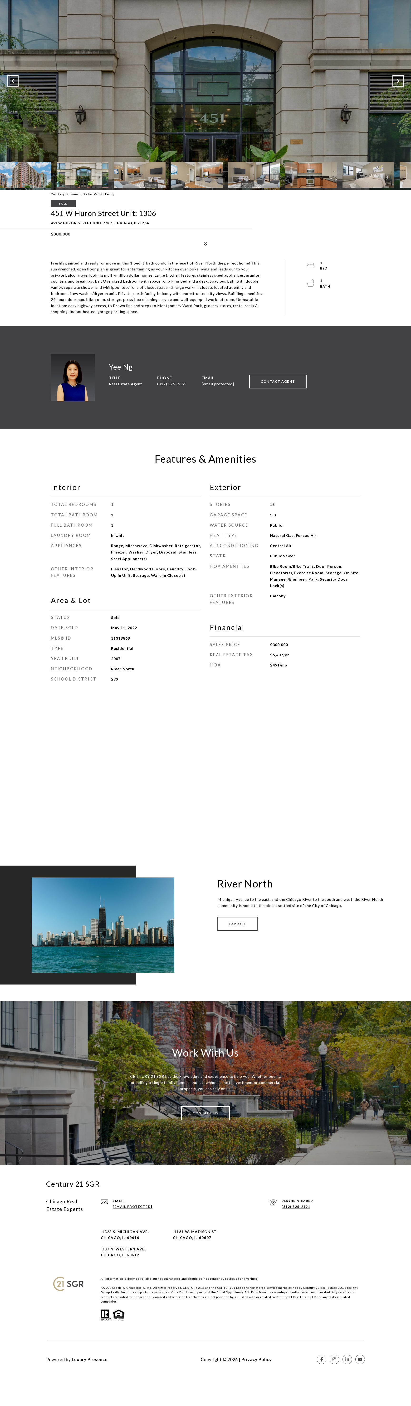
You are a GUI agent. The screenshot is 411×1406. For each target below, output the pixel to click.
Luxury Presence (90, 1359)
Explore (237, 924)
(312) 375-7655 (171, 384)
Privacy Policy (256, 1359)
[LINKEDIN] (347, 1359)
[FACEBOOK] (321, 1359)
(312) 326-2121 (296, 1207)
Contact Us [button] (205, 1113)
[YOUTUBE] (360, 1359)
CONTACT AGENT (278, 381)
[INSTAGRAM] (334, 1359)
